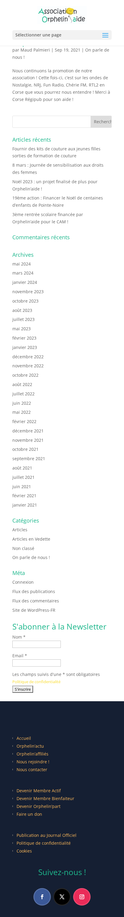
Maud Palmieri (35, 50)
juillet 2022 (23, 394)
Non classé (23, 548)
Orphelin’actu (30, 746)
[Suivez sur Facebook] (42, 897)
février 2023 (24, 338)
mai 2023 (21, 328)
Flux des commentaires (35, 601)
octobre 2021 (25, 449)
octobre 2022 (25, 375)
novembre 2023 (28, 291)
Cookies (24, 851)
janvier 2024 (24, 282)
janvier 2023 (24, 347)
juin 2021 (21, 486)
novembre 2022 (28, 366)
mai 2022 (21, 412)
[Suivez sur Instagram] (82, 897)
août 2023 (22, 310)
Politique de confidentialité (36, 681)
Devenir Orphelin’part (38, 806)
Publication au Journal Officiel (46, 835)
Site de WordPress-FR (33, 610)
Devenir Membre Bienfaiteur (45, 798)
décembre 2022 (28, 357)
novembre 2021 (28, 440)
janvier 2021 (24, 505)
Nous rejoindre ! (33, 762)
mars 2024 (22, 273)
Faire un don (29, 814)
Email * (19, 655)
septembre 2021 (28, 458)
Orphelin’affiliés (32, 754)
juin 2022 (21, 403)
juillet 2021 (23, 477)
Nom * (19, 637)
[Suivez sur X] (62, 897)
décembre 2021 (28, 431)
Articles (19, 529)
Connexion (23, 582)
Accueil (24, 738)
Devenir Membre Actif (39, 790)
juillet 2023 (23, 319)
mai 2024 (21, 264)
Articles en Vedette (31, 539)
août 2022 (22, 384)
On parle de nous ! (31, 557)
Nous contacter (32, 769)
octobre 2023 (25, 301)
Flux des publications (33, 591)
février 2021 (24, 495)
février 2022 (24, 421)
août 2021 (22, 468)
